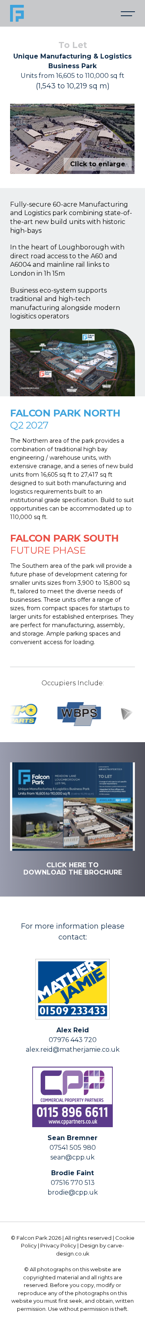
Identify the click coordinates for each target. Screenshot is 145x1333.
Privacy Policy (58, 1245)
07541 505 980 (73, 1147)
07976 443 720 (73, 1040)
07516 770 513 (73, 1183)
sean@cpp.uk (72, 1157)
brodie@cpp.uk (73, 1192)
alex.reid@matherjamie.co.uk (73, 1049)
